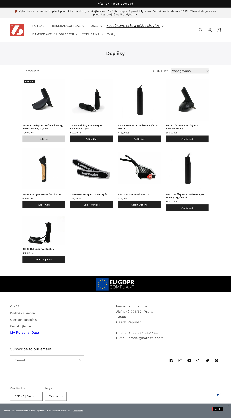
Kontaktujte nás (21, 326)
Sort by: (161, 71)
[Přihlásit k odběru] (79, 360)
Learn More (78, 411)
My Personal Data (24, 332)
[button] (40, 26)
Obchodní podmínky (24, 319)
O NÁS (15, 306)
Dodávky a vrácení (23, 313)
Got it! (217, 409)
